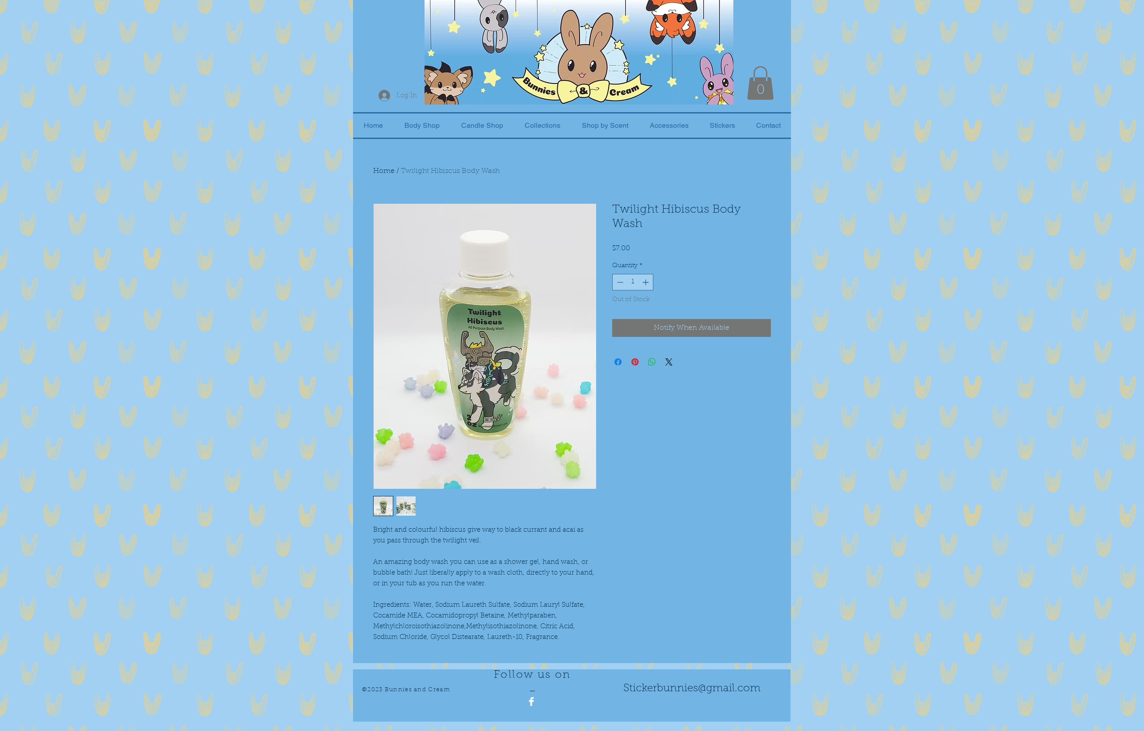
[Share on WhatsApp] (652, 362)
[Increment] (646, 282)
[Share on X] (669, 362)
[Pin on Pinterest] (635, 362)
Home (384, 171)
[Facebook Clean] (531, 701)
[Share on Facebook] (618, 362)
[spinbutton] (633, 282)
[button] (760, 83)
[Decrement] (619, 282)
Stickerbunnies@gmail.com (692, 688)
